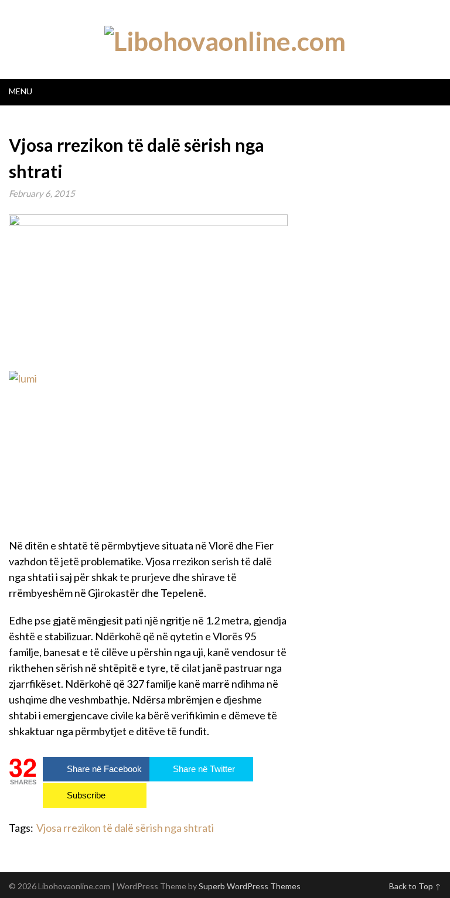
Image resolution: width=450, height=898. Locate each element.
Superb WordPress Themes (250, 886)
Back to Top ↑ (415, 886)
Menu (20, 91)
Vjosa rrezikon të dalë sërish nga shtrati (125, 827)
